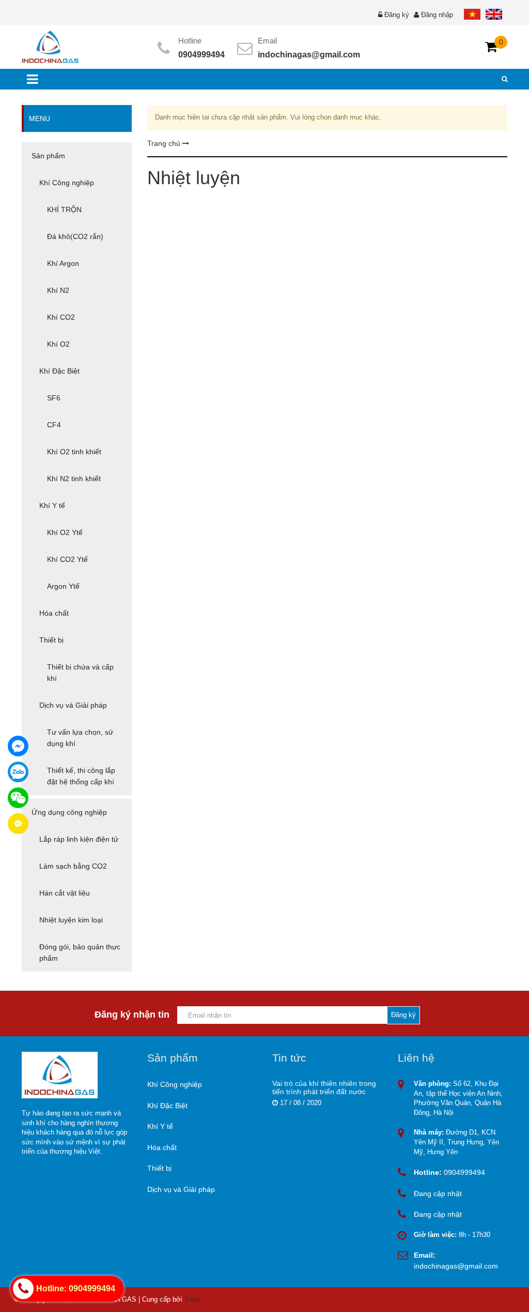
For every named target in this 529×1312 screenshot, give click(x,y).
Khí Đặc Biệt (167, 1105)
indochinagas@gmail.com (309, 54)
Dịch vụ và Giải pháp (181, 1189)
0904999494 (201, 54)
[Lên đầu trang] (452, 1295)
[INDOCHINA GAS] (50, 46)
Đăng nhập (437, 15)
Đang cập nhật (438, 1193)
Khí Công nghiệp (174, 1084)
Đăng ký (396, 15)
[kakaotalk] (18, 823)
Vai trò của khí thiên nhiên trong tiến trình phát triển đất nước (324, 1087)
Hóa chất (162, 1147)
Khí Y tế (160, 1126)
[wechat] (18, 797)
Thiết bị (159, 1168)
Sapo (192, 1299)
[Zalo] (18, 772)
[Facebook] (18, 746)
